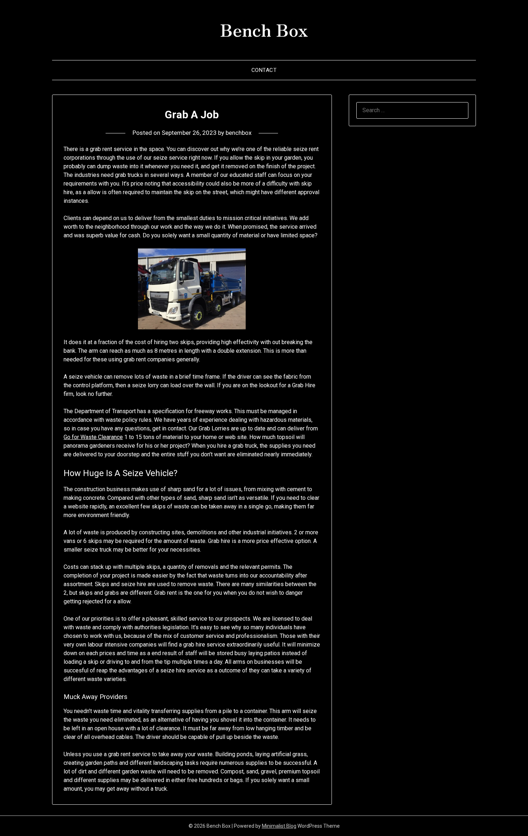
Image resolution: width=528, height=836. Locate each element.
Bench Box (264, 29)
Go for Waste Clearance (93, 437)
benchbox (238, 132)
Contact (264, 70)
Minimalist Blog (279, 826)
